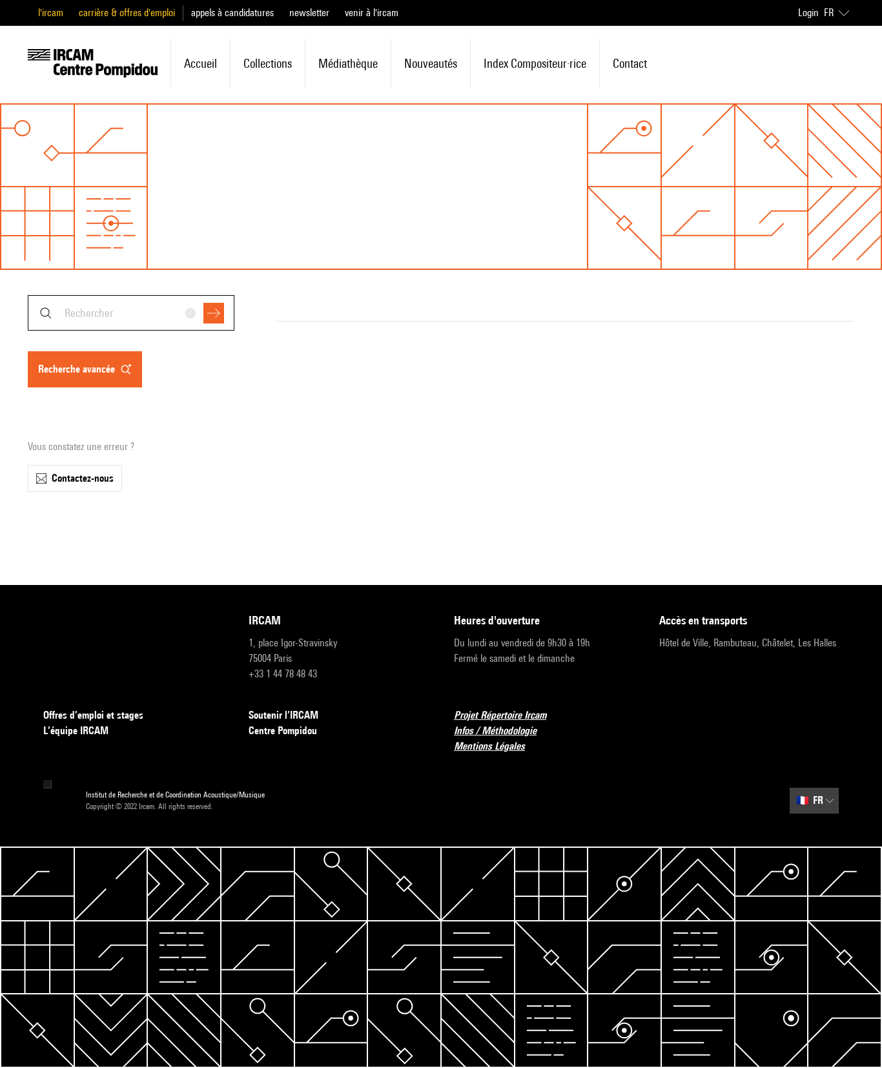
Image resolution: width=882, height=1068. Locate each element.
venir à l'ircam (371, 12)
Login (808, 12)
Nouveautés (430, 63)
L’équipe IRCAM (75, 730)
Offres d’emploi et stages (93, 715)
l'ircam (50, 12)
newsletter (309, 12)
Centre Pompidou (283, 730)
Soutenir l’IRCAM (283, 715)
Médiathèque (348, 63)
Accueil (200, 63)
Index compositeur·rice (535, 63)
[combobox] (131, 313)
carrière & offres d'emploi (127, 12)
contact (630, 63)
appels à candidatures (232, 12)
